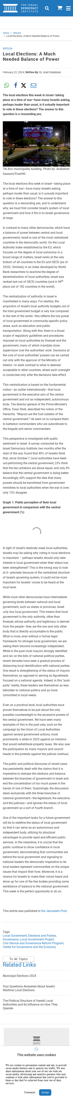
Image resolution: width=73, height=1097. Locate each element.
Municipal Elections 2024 (19, 976)
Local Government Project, (37, 939)
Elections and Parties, (42, 935)
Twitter (24, 85)
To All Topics (18, 959)
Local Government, (15, 935)
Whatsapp (6, 85)
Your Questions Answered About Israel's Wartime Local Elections (29, 988)
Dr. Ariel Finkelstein (50, 72)
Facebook (15, 85)
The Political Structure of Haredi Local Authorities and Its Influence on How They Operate (30, 1004)
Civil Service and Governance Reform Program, (33, 943)
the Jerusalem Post (53, 911)
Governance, (11, 939)
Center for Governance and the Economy (29, 947)
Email (33, 85)
